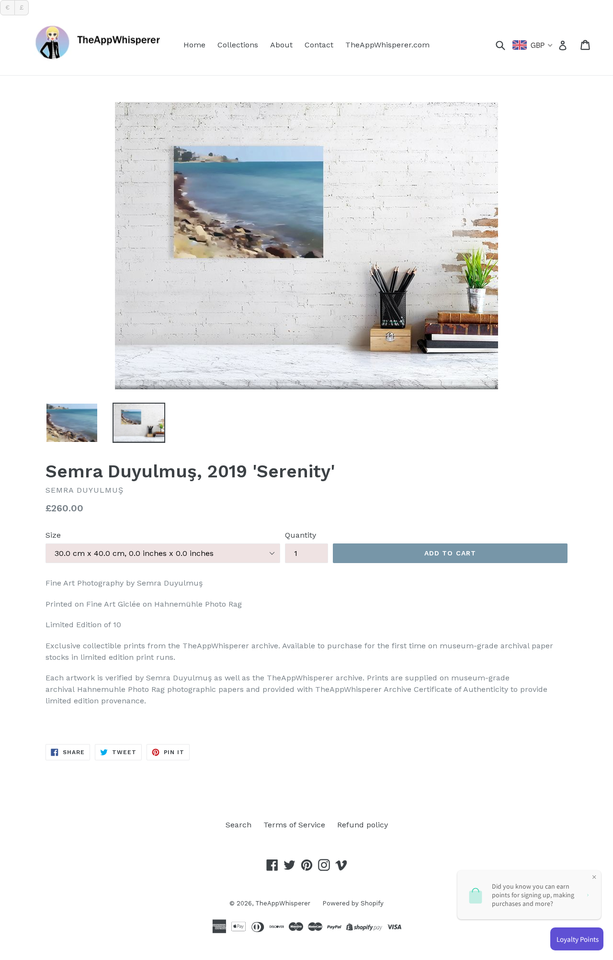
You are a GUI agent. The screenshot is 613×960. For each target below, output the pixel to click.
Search (238, 824)
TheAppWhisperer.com (387, 44)
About (281, 44)
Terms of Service (294, 824)
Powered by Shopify (353, 903)
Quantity (300, 535)
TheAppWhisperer (282, 903)
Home (194, 44)
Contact (319, 44)
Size (53, 535)
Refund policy (362, 824)
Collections (237, 44)
